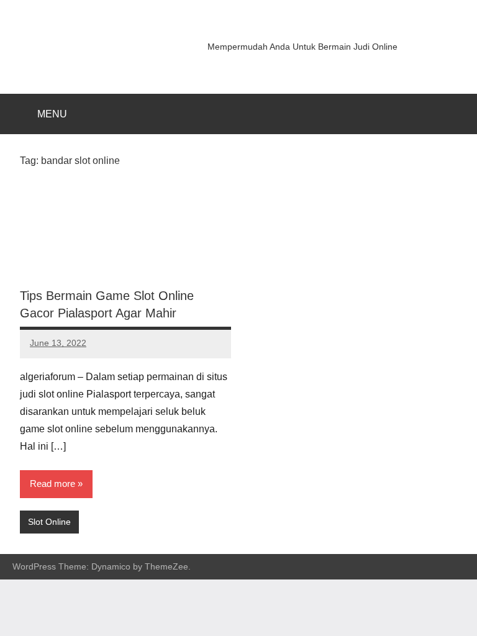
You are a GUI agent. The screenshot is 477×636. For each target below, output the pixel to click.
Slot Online (49, 522)
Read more (52, 483)
